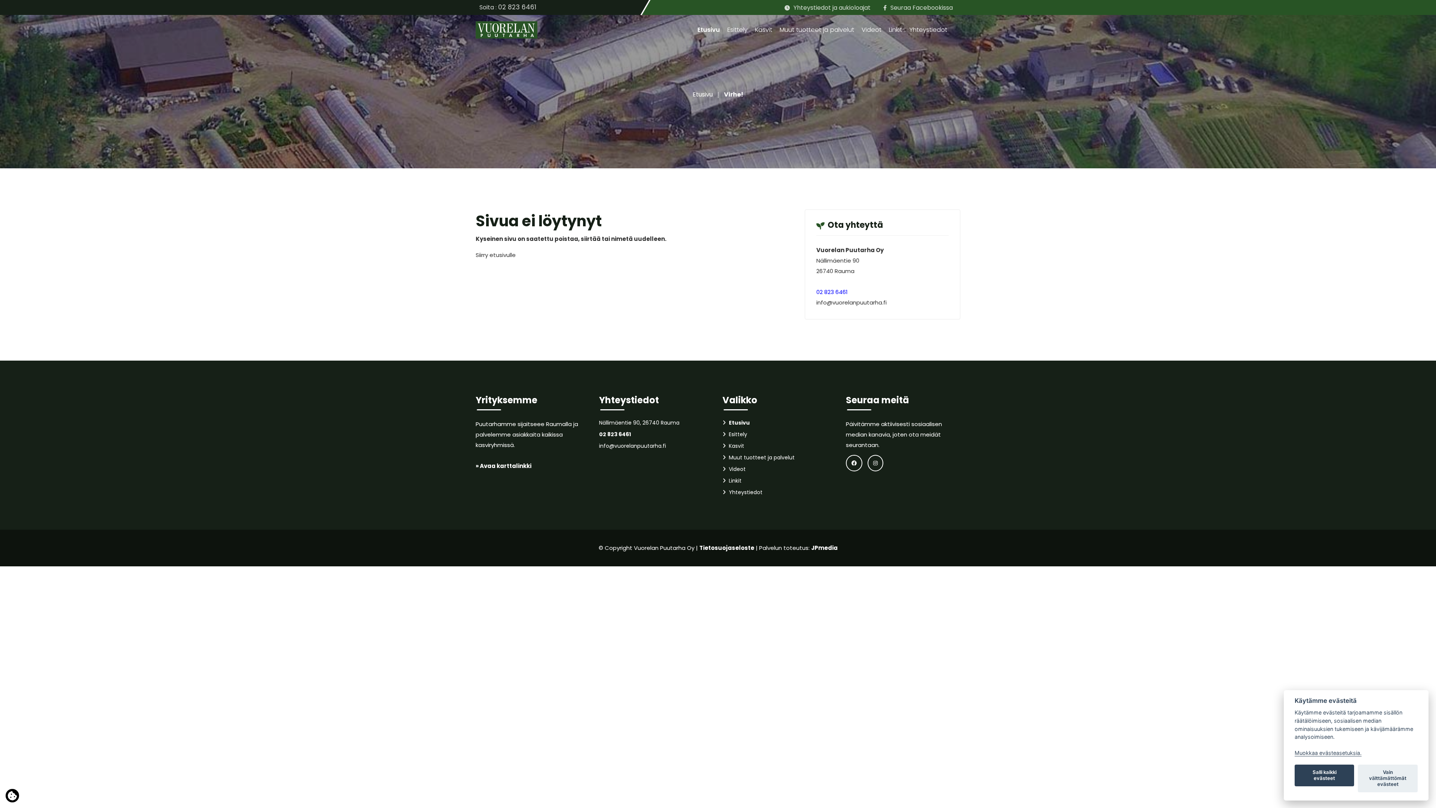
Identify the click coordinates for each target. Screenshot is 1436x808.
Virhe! (733, 94)
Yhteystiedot (928, 29)
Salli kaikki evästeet (1325, 775)
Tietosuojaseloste (726, 548)
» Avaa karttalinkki (503, 466)
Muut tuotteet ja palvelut (817, 29)
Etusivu (708, 29)
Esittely (737, 29)
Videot (871, 29)
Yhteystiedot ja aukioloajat (832, 7)
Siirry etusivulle (496, 255)
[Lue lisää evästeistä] (12, 797)
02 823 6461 (517, 7)
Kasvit (763, 29)
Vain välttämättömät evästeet (1387, 778)
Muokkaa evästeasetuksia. (1328, 753)
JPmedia (824, 548)
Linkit (895, 29)
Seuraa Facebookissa (921, 7)
